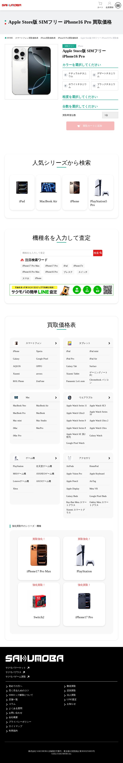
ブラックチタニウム (106, 85)
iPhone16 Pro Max (30, 272)
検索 (96, 253)
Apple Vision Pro (74, 474)
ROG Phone (18, 381)
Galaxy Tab (71, 366)
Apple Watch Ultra (98, 428)
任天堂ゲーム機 (44, 466)
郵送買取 (71, 686)
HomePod (94, 466)
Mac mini (17, 420)
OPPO (39, 366)
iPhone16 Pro (51, 272)
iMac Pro (17, 435)
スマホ (25, 278)
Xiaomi (16, 374)
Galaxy (16, 359)
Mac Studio (41, 420)
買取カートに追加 (92, 126)
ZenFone (40, 381)
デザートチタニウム (106, 74)
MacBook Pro (19, 413)
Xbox (15, 489)
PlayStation (18, 466)
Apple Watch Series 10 (98, 413)
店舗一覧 (13, 699)
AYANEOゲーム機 (45, 474)
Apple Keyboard (97, 474)
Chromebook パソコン (99, 381)
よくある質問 (15, 708)
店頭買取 (71, 690)
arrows (39, 374)
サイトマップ (15, 726)
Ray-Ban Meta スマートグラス (76, 503)
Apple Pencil (72, 481)
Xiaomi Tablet (72, 374)
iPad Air (93, 359)
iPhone (38, 278)
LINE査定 (72, 699)
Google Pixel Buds (98, 496)
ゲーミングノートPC (98, 373)
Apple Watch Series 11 (76, 405)
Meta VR (94, 489)
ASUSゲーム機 (43, 481)
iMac (15, 428)
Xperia (39, 351)
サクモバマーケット (16, 668)
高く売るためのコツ (19, 690)
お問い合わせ (15, 713)
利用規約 (13, 731)
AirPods (70, 466)
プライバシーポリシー (20, 722)
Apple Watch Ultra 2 (99, 420)
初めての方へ (15, 686)
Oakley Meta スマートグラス (99, 503)
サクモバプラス (13, 672)
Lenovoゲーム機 (21, 481)
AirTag (93, 481)
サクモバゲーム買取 (16, 676)
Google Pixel (42, 359)
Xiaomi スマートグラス (75, 511)
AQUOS (17, 366)
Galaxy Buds (72, 496)
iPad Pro (70, 359)
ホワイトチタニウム (77, 85)
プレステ (68, 272)
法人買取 (71, 695)
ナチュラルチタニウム (77, 74)
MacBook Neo (19, 405)
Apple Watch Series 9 (76, 420)
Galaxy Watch (96, 435)
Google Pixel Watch (75, 443)
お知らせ (71, 704)
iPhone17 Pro (51, 266)
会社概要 (13, 717)
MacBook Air (42, 405)
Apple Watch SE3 (98, 405)
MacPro (39, 428)
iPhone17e (78, 266)
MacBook (40, 413)
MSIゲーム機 (19, 474)
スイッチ (82, 272)
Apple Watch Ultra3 (75, 413)
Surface (93, 366)
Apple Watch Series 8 (76, 428)
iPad (66, 266)
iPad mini (94, 351)
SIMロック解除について (21, 695)
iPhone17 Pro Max (30, 266)
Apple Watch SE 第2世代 (75, 435)
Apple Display (72, 489)
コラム (12, 704)
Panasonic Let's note (75, 381)
